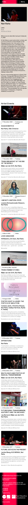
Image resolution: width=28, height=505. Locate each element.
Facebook (5, 490)
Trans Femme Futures (10, 270)
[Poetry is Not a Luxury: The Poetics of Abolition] (14, 290)
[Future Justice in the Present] (14, 438)
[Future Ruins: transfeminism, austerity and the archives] (14, 399)
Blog (2, 29)
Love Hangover (7, 236)
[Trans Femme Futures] (14, 258)
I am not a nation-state (11, 200)
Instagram (5, 488)
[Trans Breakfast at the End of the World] (14, 150)
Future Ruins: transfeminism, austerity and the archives (13, 411)
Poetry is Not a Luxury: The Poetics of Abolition (12, 302)
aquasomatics (7, 126)
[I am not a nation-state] (14, 187)
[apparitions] (14, 329)
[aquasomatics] (14, 113)
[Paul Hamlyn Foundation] (19, 496)
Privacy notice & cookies (9, 478)
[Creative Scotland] (6, 497)
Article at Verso (6, 31)
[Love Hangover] (14, 224)
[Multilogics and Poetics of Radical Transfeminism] (14, 361)
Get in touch (5, 479)
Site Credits (6, 502)
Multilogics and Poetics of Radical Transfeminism (13, 374)
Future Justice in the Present (13, 449)
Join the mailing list (7, 484)
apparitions (6, 341)
